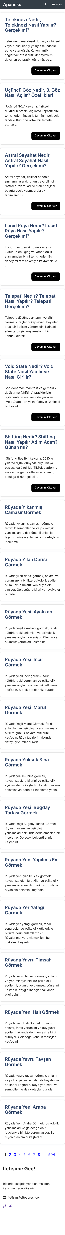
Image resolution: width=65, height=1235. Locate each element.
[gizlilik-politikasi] (10, 1206)
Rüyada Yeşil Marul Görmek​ (25, 710)
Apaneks (12, 4)
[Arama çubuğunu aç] (45, 4)
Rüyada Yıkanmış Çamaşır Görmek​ (23, 509)
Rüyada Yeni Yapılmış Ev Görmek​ (31, 862)
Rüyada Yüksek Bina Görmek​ (27, 762)
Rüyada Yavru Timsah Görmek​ (28, 962)
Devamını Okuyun (45, 70)
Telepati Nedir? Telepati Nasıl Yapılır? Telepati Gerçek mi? (31, 301)
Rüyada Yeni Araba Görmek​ (25, 1109)
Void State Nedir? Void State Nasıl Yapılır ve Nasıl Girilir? (29, 371)
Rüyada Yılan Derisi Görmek (26, 562)
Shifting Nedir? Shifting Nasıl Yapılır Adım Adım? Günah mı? (31, 442)
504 (52, 1154)
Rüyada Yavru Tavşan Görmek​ (28, 1061)
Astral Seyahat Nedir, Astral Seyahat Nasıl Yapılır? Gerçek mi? (27, 160)
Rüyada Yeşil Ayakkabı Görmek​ (29, 614)
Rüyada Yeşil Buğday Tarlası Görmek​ (27, 810)
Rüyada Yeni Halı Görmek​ (32, 1012)
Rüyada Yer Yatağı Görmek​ (24, 910)
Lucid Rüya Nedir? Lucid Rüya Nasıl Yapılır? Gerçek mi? (31, 231)
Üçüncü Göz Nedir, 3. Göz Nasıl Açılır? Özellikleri (32, 92)
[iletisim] (4, 1206)
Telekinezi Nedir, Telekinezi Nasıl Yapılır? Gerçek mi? (30, 25)
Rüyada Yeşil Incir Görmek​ (24, 662)
